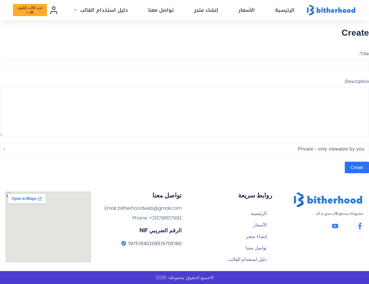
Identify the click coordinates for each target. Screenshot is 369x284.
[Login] (54, 10)
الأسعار (246, 10)
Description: (356, 81)
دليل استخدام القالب (104, 10)
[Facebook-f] (360, 226)
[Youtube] (335, 226)
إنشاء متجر (206, 10)
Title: (364, 53)
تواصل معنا (161, 10)
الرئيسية (285, 10)
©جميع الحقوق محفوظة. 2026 (184, 277)
